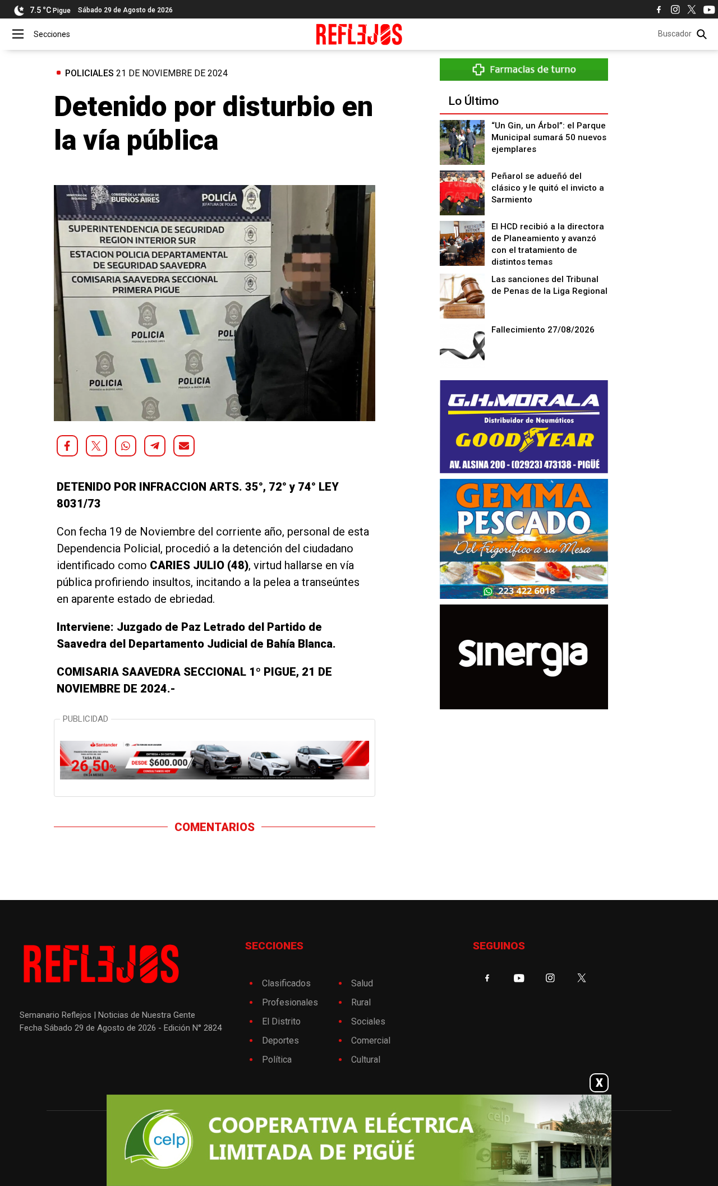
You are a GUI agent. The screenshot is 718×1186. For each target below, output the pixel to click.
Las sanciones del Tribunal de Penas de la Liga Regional (549, 285)
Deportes (280, 1040)
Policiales (89, 73)
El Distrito (281, 1021)
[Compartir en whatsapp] (125, 445)
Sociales (368, 1021)
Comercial (370, 1040)
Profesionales (290, 1002)
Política (277, 1059)
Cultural (365, 1059)
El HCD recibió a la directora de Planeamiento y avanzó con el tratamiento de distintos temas (547, 244)
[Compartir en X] (96, 445)
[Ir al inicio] (359, 34)
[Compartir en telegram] (154, 445)
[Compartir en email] (184, 445)
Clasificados (286, 983)
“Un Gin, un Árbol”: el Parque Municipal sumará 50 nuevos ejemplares (548, 137)
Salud (362, 983)
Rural (361, 1002)
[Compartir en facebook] (67, 445)
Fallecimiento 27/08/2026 (543, 330)
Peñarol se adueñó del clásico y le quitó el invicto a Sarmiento (547, 188)
